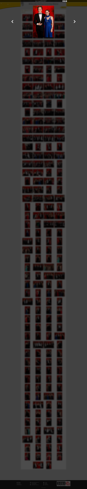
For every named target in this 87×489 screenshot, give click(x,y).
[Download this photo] (63, 1)
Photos (36, 1)
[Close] (66, 1)
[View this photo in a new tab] (64, 1)
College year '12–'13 (40, 1)
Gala (44, 1)
